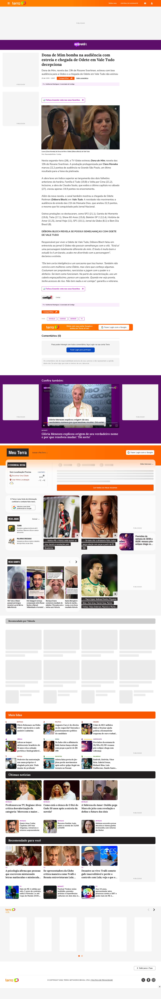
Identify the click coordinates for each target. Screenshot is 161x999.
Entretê (73, 319)
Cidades (96, 722)
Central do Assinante (129, 3)
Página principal (19, 3)
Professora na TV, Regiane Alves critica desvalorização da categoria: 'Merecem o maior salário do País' (23, 808)
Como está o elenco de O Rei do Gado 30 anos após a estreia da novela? (60, 808)
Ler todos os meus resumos (105, 487)
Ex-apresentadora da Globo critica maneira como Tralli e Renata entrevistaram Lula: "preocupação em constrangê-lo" (61, 874)
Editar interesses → (147, 464)
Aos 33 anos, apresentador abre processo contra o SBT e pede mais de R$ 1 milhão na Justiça (106, 892)
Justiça (19, 756)
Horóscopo (97, 739)
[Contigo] (47, 297)
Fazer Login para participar (80, 350)
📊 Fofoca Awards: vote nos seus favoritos (61, 100)
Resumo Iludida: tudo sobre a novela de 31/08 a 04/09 (68, 825)
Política (58, 722)
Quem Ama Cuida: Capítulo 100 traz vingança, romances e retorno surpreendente (29, 826)
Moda (57, 739)
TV (82, 319)
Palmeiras (96, 756)
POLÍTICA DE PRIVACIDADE (102, 980)
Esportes (58, 756)
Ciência (19, 739)
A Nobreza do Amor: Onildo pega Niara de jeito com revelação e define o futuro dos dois (99, 808)
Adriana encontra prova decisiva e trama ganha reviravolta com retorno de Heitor (106, 826)
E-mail (145, 3)
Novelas (52, 319)
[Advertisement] (137, 826)
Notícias (20, 722)
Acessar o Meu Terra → (40, 452)
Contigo (63, 319)
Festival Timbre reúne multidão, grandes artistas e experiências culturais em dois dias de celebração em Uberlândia (68, 892)
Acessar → (36, 519)
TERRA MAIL (112, 3)
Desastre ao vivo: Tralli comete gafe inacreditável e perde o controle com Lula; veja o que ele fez (99, 874)
